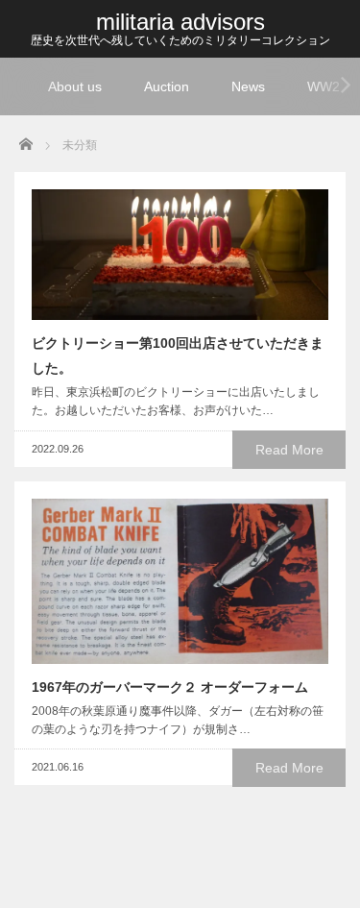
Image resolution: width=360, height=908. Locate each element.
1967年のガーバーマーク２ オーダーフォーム (170, 687)
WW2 (323, 86)
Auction (166, 86)
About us (75, 86)
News (248, 86)
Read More (289, 449)
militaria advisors (180, 22)
